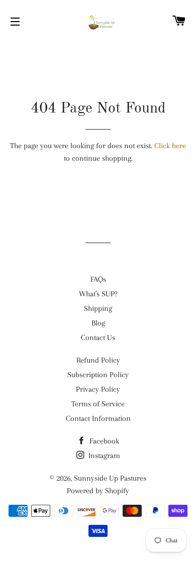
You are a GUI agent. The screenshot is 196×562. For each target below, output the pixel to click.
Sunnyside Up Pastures (110, 478)
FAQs (98, 279)
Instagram (103, 455)
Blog (98, 322)
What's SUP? (98, 293)
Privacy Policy (98, 389)
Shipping (98, 308)
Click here (170, 145)
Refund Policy (98, 360)
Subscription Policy (98, 374)
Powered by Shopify (98, 490)
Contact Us (98, 337)
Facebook (103, 440)
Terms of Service (98, 403)
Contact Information (98, 418)
